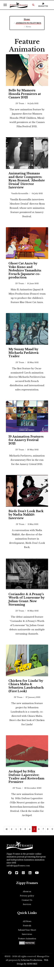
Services (27, 904)
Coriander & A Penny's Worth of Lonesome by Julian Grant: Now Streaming (26, 599)
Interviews (27, 934)
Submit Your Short (27, 930)
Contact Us (27, 900)
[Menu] (5, 5)
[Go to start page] (6, 829)
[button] (33, 5)
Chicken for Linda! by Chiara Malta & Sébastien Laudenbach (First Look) (26, 686)
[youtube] (36, 872)
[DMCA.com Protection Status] (27, 943)
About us (27, 891)
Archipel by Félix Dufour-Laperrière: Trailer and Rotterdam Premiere (26, 777)
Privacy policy (27, 896)
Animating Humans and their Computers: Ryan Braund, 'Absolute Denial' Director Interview (27, 180)
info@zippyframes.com (18, 865)
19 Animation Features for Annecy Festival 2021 (26, 440)
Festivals (27, 925)
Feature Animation (27, 938)
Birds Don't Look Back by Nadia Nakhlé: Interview (26, 514)
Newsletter (43, 6)
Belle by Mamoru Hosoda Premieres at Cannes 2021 (25, 94)
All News (27, 921)
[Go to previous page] (11, 829)
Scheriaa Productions (31, 960)
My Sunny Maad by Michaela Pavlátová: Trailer (24, 352)
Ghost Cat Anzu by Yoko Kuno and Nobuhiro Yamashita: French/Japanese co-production (25, 270)
